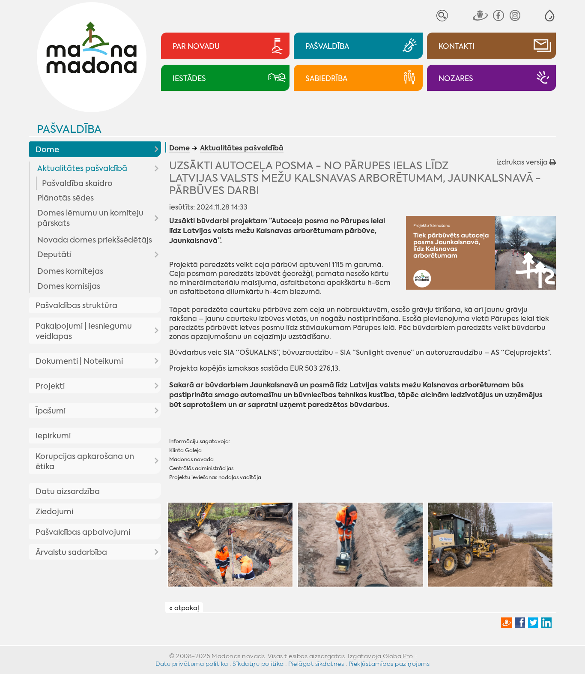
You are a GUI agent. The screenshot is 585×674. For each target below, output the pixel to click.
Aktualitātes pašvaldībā (82, 168)
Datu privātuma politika (191, 664)
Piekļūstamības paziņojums (389, 664)
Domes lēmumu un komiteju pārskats (90, 218)
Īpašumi (51, 411)
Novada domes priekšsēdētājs (94, 240)
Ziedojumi (54, 511)
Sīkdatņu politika (258, 664)
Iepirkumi (53, 436)
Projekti (50, 386)
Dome (47, 149)
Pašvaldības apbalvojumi (83, 532)
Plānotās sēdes (65, 198)
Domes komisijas (68, 286)
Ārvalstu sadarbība (71, 552)
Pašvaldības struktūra (76, 305)
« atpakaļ (184, 608)
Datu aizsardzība (68, 491)
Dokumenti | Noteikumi (79, 361)
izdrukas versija (522, 162)
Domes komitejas (70, 271)
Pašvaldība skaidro (77, 183)
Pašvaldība (69, 129)
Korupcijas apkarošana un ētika (85, 461)
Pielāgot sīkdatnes (316, 664)
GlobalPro (398, 656)
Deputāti (54, 254)
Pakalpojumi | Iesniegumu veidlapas (84, 331)
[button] (549, 15)
